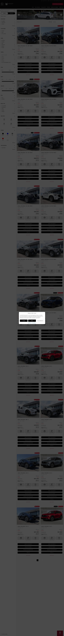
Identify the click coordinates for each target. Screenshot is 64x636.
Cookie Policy (30, 322)
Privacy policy (34, 322)
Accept (24, 320)
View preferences (40, 320)
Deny (32, 320)
